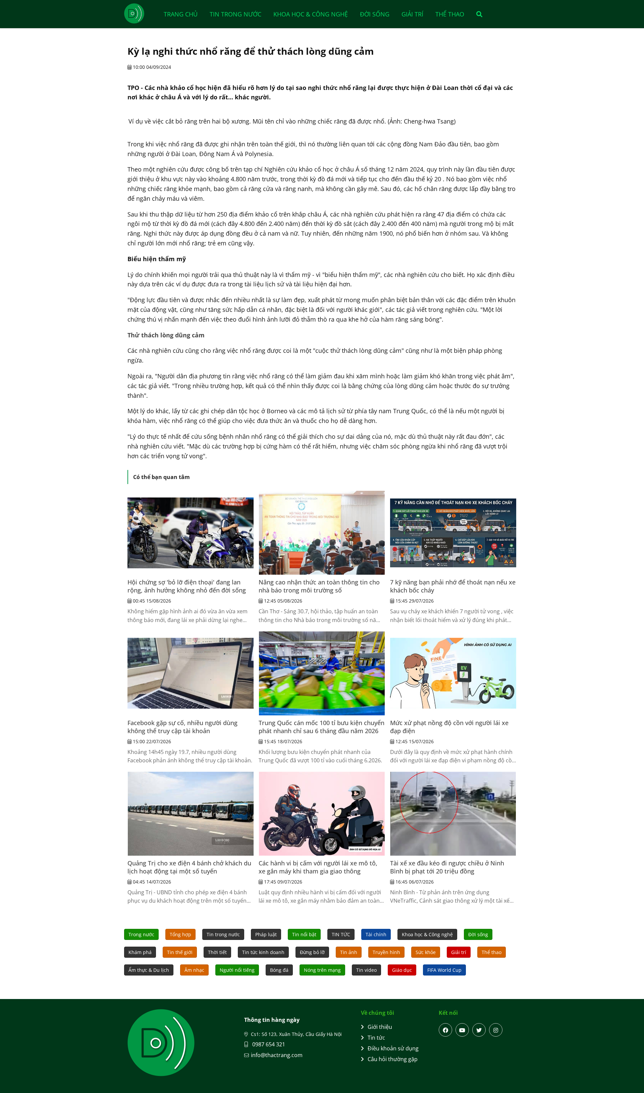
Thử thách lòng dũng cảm (166, 335)
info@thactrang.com (277, 1055)
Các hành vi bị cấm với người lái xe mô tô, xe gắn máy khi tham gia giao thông (318, 867)
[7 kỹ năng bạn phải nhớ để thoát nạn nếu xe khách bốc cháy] (453, 533)
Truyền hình (386, 952)
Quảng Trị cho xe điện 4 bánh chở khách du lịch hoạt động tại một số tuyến (189, 867)
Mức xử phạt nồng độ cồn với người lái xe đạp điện (449, 727)
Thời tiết (217, 952)
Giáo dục (402, 970)
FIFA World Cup (444, 970)
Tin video (366, 970)
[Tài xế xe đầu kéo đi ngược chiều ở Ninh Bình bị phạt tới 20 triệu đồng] (453, 814)
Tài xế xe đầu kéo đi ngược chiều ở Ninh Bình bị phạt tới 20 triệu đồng (447, 867)
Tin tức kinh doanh (263, 952)
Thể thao (449, 14)
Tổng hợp (180, 934)
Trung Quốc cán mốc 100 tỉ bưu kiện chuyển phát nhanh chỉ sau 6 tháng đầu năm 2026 (321, 727)
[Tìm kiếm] (477, 14)
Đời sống (374, 14)
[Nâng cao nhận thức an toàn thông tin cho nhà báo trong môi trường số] (322, 533)
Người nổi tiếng (237, 970)
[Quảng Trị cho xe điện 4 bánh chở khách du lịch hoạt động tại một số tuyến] (190, 814)
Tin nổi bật (304, 934)
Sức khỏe (426, 952)
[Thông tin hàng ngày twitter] (479, 1030)
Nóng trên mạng (322, 970)
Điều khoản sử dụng (393, 1048)
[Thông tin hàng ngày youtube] (462, 1030)
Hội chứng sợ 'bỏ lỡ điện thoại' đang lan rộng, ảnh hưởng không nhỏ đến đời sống (186, 586)
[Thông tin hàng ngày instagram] (495, 1030)
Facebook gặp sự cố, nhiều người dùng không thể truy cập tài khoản (182, 727)
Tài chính (376, 934)
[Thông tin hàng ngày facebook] (445, 1030)
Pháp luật (266, 934)
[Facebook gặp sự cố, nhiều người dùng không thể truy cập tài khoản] (190, 673)
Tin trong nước (235, 14)
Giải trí (412, 14)
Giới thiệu (380, 1027)
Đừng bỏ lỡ (312, 952)
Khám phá (140, 952)
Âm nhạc (194, 970)
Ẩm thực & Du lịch (148, 970)
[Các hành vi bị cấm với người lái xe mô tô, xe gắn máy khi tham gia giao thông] (322, 814)
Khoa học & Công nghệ (310, 14)
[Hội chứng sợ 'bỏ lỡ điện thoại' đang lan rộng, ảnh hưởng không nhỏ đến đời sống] (190, 533)
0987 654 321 (268, 1044)
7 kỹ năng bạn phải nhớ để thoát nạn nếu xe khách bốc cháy (453, 586)
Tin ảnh (348, 952)
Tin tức (376, 1037)
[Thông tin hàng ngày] (141, 13)
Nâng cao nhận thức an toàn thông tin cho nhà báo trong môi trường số (319, 586)
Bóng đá (279, 970)
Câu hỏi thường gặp (393, 1059)
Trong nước (141, 934)
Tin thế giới (180, 952)
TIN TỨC (341, 934)
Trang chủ (181, 14)
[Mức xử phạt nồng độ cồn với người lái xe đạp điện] (453, 673)
